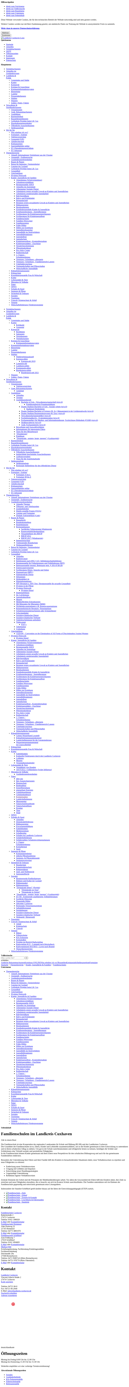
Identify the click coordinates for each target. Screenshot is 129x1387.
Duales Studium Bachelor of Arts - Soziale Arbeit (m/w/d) (44, 407)
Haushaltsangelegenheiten (21, 123)
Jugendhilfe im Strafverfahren (28, 232)
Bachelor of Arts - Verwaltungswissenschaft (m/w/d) (42, 402)
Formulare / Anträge (19, 135)
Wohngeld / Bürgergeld (25, 917)
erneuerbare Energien (24, 790)
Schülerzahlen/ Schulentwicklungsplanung (33, 840)
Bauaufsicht (21, 520)
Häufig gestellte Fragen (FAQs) (28, 511)
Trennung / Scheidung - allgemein (29, 259)
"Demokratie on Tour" (30, 890)
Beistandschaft (22, 200)
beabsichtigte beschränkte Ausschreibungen (33, 454)
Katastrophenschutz (24, 867)
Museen (19, 760)
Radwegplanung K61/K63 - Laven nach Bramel (35, 947)
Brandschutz (21, 865)
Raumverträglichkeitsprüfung (32, 531)
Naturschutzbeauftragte (25, 804)
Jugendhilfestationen (24, 234)
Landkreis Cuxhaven (9, 1275)
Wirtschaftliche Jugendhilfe (27, 268)
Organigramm (16, 110)
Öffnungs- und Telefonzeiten (27, 506)
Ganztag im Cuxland (19, 166)
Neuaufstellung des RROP (31, 534)
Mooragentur (21, 801)
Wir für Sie (10, 130)
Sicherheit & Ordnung (20, 293)
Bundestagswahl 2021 (30, 373)
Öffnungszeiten (12, 53)
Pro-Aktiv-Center (23, 250)
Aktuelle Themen (23, 504)
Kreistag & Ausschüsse (20, 87)
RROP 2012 (26, 536)
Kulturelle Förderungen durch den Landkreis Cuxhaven (38, 756)
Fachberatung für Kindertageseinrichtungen (33, 214)
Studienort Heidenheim (35, 409)
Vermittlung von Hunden (26, 767)
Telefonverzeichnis (18, 137)
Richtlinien (20, 332)
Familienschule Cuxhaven (11, 1213)
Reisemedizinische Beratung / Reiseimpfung (33, 608)
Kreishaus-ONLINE (33, 963)
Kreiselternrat (21, 847)
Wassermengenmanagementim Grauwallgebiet (27, 743)
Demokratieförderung (24, 822)
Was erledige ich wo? (19, 132)
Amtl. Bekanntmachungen (21, 112)
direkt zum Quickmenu (15, 6)
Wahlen (14, 98)
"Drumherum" (22, 434)
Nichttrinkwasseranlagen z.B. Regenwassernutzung (36, 606)
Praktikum (20, 436)
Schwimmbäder (22, 613)
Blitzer (18, 933)
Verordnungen (21, 336)
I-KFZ (8, 51)
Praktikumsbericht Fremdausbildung (40, 404)
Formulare (93, 963)
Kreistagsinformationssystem (22, 89)
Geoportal (20, 327)
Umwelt (19, 928)
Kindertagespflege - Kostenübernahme (31, 241)
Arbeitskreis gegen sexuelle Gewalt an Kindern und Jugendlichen (42, 191)
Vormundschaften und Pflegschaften (30, 266)
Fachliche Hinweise (24, 899)
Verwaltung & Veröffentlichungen (13, 106)
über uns (19, 779)
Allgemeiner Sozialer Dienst (27, 189)
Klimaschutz (16, 273)
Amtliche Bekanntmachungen (13, 963)
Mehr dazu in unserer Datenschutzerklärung (20, 28)
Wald (18, 813)
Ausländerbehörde (13, 1377)
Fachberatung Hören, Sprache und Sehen (32, 570)
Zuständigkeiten (22, 509)
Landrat (14, 94)
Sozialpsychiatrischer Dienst (27, 615)
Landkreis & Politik (11, 77)
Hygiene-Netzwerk (18, 175)
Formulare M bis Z (23, 477)
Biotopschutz (21, 783)
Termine (19, 398)
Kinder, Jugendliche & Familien (23, 178)
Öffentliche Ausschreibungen (22, 126)
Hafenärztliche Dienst (24, 574)
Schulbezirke (21, 833)
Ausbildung (15, 114)
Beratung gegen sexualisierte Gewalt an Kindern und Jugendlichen (42, 203)
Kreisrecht (15, 85)
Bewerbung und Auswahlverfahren (30, 427)
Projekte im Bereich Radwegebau (29, 942)
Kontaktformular (17, 1222)
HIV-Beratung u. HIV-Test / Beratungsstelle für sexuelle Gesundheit (43, 584)
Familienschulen (22, 219)
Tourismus (15, 298)
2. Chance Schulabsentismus (23, 843)
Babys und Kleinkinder (25, 198)
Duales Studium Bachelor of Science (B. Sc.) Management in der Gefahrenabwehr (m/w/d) (57, 411)
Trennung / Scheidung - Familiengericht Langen (35, 262)
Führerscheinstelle (13, 1381)
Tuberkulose (21, 627)
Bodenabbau (21, 785)
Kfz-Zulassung (22, 937)
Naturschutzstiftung (24, 806)
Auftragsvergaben (23, 456)
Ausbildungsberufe (23, 400)
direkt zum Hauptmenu (15, 11)
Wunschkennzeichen (24, 949)
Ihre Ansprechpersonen (25, 781)
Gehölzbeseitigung (23, 792)
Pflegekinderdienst (23, 248)
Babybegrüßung (22, 196)
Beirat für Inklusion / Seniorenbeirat (25, 164)
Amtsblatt (20, 391)
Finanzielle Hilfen (23, 901)
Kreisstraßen (21, 940)
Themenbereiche (12, 153)
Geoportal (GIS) (17, 139)
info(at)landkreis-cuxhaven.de (19, 1291)
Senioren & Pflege (18, 291)
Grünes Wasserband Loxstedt (27, 736)
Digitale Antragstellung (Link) (28, 515)
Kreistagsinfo (71, 963)
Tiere (18, 810)
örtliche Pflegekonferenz (26, 856)
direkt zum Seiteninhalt (15, 15)
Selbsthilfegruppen (23, 908)
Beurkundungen (22, 207)
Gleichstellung (17, 173)
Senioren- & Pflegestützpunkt (28, 858)
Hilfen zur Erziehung (24, 228)
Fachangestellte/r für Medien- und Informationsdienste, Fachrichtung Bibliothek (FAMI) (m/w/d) (59, 420)
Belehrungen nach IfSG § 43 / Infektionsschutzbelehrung (38, 561)
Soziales (14, 296)
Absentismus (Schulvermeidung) (29, 180)
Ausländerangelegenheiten (21, 160)
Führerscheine (21, 935)
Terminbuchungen (13, 49)
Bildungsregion (22, 205)
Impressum (10, 58)
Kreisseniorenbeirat (23, 853)
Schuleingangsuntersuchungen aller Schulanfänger (36, 611)
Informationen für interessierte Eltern (30, 429)
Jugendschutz (21, 239)
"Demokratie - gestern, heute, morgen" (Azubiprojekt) (37, 438)
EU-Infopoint (16, 150)
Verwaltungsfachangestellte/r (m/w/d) (36, 416)
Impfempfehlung (22, 593)
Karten (14, 82)
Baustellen (62, 963)
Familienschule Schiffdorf (11, 1235)
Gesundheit (15, 171)
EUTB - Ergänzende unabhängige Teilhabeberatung (37, 897)
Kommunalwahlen (23, 368)
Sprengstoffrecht (22, 874)
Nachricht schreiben (9, 1293)
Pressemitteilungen (18, 96)
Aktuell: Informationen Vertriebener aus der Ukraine (32, 155)
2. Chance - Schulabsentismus (23, 256)
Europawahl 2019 (28, 361)
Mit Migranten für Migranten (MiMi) (30, 604)
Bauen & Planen (17, 162)
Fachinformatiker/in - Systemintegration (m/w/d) (40, 418)
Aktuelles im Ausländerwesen (12, 72)
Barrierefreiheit (17, 116)
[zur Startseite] (12, 38)
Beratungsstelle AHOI (25, 185)
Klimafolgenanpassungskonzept (28, 738)
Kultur (13, 278)
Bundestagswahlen (23, 370)
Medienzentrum (22, 831)
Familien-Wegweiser (24, 221)
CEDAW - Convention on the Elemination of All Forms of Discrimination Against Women (52, 633)
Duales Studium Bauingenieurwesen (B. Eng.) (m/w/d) (43, 413)
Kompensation (22, 797)
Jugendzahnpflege (23, 597)
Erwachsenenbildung (24, 826)
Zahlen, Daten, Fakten (20, 103)
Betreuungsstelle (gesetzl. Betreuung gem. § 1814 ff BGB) (39, 565)
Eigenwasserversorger (25, 568)
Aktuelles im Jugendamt (25, 187)
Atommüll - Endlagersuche (22, 157)
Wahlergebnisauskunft (25, 357)
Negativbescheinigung (25, 246)
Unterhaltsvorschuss (24, 264)
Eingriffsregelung (23, 788)
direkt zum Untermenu (15, 13)
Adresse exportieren (9, 1295)
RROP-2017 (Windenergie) (32, 538)
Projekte (19, 808)
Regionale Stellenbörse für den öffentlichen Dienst (36, 466)
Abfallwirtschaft (17, 141)
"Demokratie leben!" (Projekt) (28, 888)
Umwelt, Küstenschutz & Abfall (24, 300)
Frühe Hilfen (21, 225)
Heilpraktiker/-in (22, 579)
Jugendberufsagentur (24, 230)
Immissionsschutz (23, 540)
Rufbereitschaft (22, 253)
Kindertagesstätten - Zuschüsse (28, 243)
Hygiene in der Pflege (25, 586)
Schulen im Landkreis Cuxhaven (29, 835)
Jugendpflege (21, 237)
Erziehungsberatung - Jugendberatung (31, 212)
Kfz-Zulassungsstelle (14, 1379)
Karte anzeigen (7, 1282)
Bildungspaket (22, 883)
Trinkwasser (21, 622)
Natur (13, 284)
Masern (19, 599)
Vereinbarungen (22, 339)
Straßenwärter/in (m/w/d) (31, 422)
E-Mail (4, 1222)
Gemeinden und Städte (20, 80)
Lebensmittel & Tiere (19, 280)
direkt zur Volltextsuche (15, 9)
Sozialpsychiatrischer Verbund (28, 618)
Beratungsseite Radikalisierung (28, 878)
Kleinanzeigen (17, 144)
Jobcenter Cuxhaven (24, 903)
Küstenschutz (21, 926)
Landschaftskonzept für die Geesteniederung (34, 740)
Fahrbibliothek (22, 754)
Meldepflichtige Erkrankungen (28, 602)
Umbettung (20, 629)
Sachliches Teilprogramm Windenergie (36, 529)
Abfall (18, 924)
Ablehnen (5, 33)
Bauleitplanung (22, 525)
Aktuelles (10, 47)
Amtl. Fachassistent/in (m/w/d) (33, 425)
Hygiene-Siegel (27, 590)
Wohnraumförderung (24, 545)
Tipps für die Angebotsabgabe (28, 459)
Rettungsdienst (22, 869)
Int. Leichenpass (22, 595)
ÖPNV (14, 287)
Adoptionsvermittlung (25, 182)
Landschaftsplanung (24, 799)
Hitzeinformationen (23, 581)
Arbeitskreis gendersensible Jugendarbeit (32, 194)
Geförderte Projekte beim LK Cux (24, 121)
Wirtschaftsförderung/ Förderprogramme (27, 305)
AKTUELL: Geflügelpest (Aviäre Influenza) (34, 770)
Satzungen (20, 334)
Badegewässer (22, 559)
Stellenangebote (17, 128)
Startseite (9, 44)
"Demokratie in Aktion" (30, 892)
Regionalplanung (23, 527)
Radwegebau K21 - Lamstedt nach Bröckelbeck (35, 944)
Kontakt (9, 56)
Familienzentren (22, 223)
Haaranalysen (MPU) (24, 572)
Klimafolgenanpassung (20, 271)
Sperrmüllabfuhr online (20, 146)
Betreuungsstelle (12, 1384)
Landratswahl (21, 363)
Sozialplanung (21, 910)
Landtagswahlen (22, 366)
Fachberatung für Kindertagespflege (30, 216)
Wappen (14, 101)
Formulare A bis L (23, 475)
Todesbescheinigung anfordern (28, 620)
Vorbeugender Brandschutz (27, 543)
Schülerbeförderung (24, 838)
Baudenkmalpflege (23, 522)
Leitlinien (20, 758)
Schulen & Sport (17, 289)
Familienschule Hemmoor (11, 1224)
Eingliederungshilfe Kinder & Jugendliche (33, 209)
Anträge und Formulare (25, 513)
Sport (18, 849)
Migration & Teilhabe (19, 282)
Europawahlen (22, 359)
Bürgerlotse (15, 91)
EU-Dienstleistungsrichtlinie (22, 148)
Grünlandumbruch (23, 795)
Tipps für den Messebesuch (27, 432)
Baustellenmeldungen (19, 119)
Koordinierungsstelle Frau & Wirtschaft (26, 275)
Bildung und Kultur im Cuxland (29, 881)
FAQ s (23, 624)
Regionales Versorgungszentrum (29, 906)
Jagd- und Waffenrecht (25, 872)
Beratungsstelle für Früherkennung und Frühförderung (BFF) (40, 563)
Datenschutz (11, 60)
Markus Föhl (6, 1247)
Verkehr (14, 302)
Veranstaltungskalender (25, 763)
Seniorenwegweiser (24, 860)
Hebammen (20, 577)
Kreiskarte (20, 325)
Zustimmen (6, 35)
